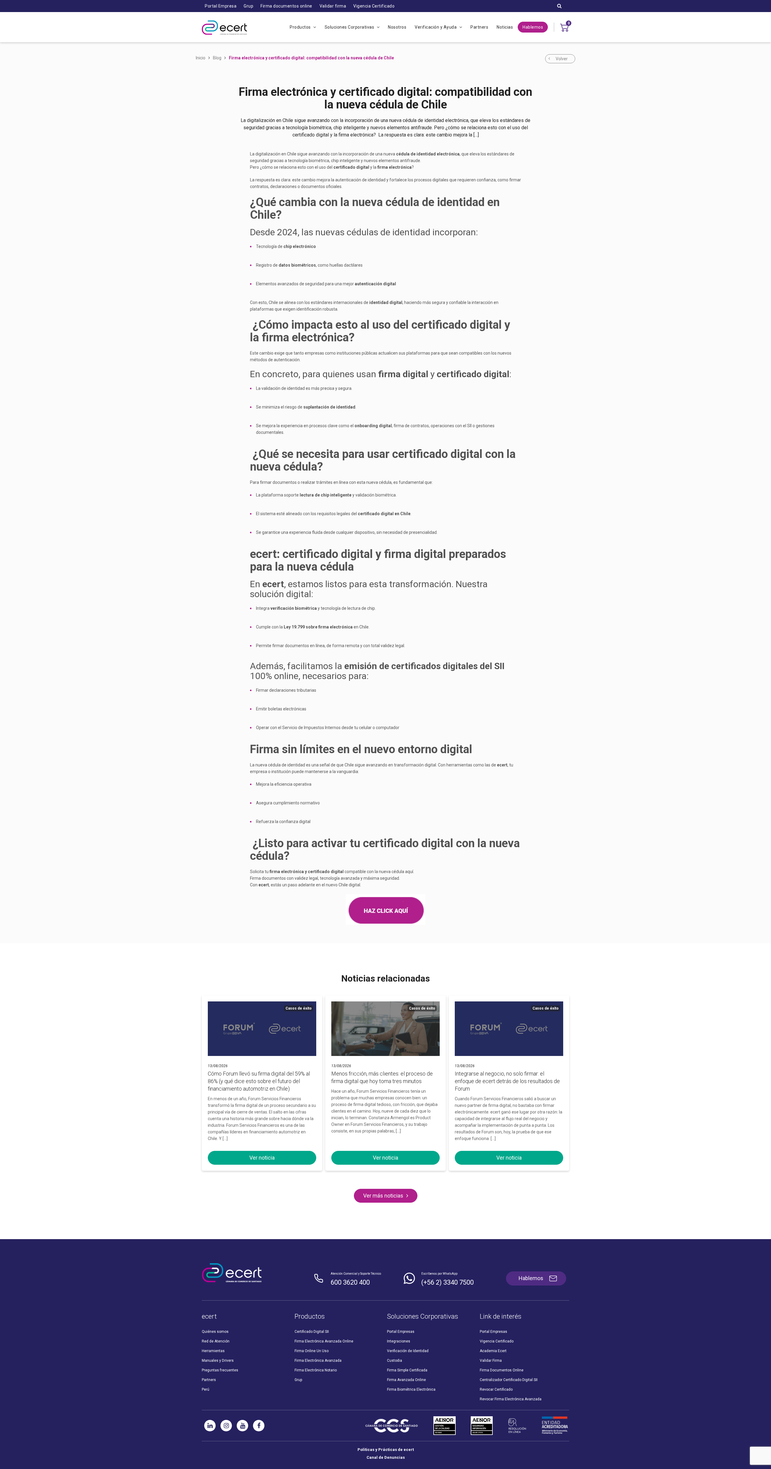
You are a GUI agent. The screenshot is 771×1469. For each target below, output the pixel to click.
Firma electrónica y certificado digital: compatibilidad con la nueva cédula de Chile (311, 57)
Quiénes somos (215, 1332)
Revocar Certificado (496, 1389)
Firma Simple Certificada (407, 1370)
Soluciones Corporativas (350, 27)
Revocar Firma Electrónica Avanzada (511, 1399)
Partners (479, 27)
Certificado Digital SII (312, 1332)
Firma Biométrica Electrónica (411, 1389)
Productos (301, 27)
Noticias (505, 27)
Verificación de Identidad (408, 1351)
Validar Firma (491, 1360)
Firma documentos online (286, 6)
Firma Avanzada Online (406, 1380)
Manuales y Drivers (218, 1360)
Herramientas (213, 1351)
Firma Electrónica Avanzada (318, 1360)
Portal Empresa (220, 6)
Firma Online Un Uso (312, 1351)
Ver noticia (262, 1157)
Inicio (200, 57)
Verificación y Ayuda (436, 27)
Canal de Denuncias (386, 1457)
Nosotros (397, 27)
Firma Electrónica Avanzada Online (324, 1341)
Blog (217, 57)
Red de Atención (215, 1341)
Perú (205, 1389)
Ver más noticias (383, 1195)
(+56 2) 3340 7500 (447, 1282)
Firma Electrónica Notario (316, 1370)
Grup (248, 6)
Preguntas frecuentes (220, 1370)
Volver (562, 58)
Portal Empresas (400, 1332)
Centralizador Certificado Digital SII (509, 1380)
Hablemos (533, 27)
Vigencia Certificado (374, 6)
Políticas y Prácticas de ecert (385, 1449)
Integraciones (398, 1341)
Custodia (394, 1360)
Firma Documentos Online (501, 1370)
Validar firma (333, 6)
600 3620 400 (350, 1282)
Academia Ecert (493, 1351)
